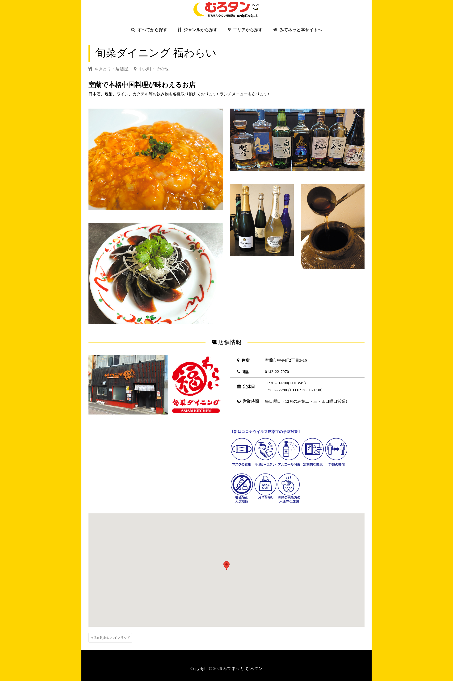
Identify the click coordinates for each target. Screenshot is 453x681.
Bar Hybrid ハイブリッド (112, 637)
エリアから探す (247, 29)
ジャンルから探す (200, 29)
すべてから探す (151, 29)
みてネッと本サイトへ (300, 29)
